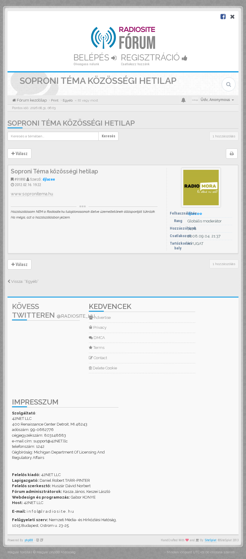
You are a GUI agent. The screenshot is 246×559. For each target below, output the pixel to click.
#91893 (20, 179)
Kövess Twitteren (53, 310)
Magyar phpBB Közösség (56, 552)
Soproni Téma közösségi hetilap (71, 123)
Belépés (92, 58)
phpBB (29, 540)
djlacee (49, 179)
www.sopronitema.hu (32, 193)
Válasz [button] (21, 153)
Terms (98, 347)
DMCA (99, 337)
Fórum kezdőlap (31, 100)
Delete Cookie (104, 368)
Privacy (99, 327)
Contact (100, 358)
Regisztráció (151, 58)
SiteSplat (210, 540)
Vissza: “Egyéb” (24, 281)
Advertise (102, 317)
